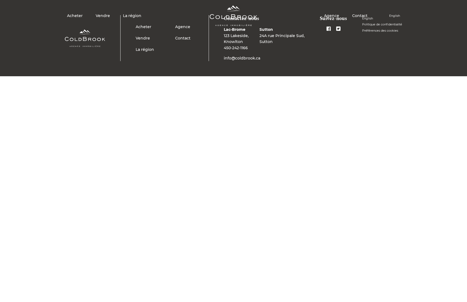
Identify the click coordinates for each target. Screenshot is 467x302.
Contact (360, 15)
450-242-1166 (236, 47)
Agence (331, 15)
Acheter (75, 15)
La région (132, 15)
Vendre (103, 15)
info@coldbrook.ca (242, 58)
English (394, 16)
